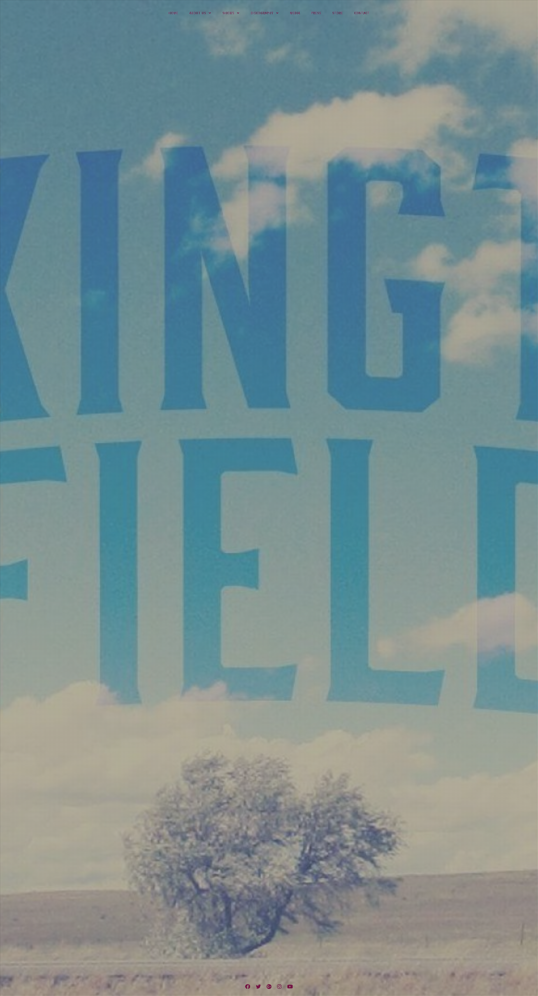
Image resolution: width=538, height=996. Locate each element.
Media (295, 13)
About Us (197, 13)
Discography (262, 13)
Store (337, 13)
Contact (362, 13)
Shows (228, 13)
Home (173, 13)
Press (316, 13)
